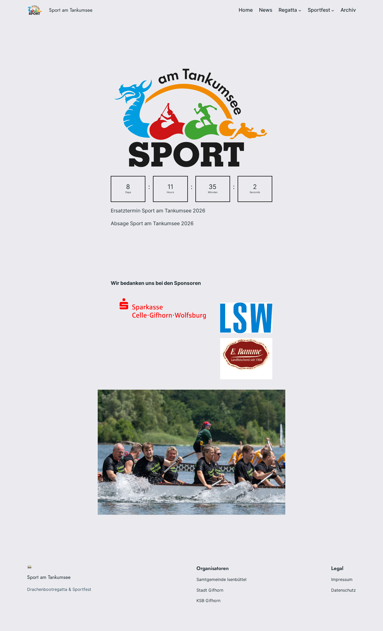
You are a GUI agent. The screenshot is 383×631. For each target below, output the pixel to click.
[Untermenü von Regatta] (299, 10)
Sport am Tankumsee (70, 10)
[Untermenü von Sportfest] (332, 10)
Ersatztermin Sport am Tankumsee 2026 (158, 210)
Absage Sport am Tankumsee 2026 (152, 223)
